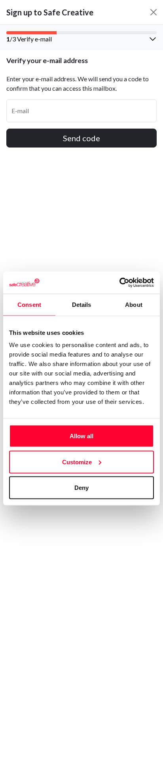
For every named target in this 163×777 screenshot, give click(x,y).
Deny (81, 487)
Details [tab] (81, 304)
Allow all (81, 436)
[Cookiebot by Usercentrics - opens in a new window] (119, 283)
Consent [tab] (29, 304)
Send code (81, 138)
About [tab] (133, 304)
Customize (77, 461)
